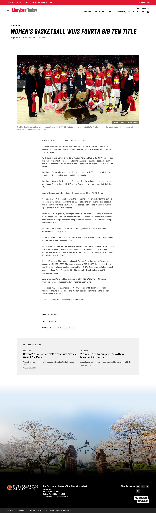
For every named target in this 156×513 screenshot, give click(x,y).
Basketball (52, 321)
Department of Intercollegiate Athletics (62, 328)
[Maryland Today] (24, 10)
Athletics (53, 314)
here (61, 294)
